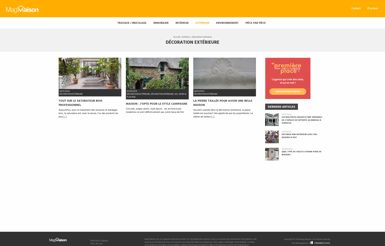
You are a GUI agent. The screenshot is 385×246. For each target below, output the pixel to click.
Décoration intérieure (162, 94)
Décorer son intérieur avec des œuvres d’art (299, 136)
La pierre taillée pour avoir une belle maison (222, 103)
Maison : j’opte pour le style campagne (156, 104)
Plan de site (96, 243)
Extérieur (202, 23)
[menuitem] (356, 9)
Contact (356, 8)
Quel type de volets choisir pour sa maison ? (301, 153)
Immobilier (161, 23)
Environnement (227, 23)
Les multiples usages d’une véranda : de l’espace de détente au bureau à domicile (302, 120)
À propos (372, 8)
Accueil (176, 37)
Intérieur (182, 23)
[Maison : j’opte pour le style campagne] (157, 73)
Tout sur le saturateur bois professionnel (80, 103)
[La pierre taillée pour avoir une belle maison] (224, 73)
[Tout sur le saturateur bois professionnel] (90, 73)
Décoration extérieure (71, 94)
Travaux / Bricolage (131, 23)
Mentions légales (99, 240)
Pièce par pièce (255, 23)
